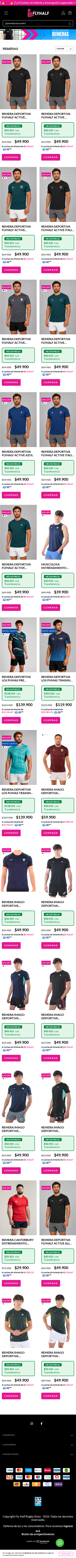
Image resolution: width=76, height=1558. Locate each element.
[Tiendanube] (38, 1542)
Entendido (66, 1554)
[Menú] (6, 13)
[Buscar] (70, 23)
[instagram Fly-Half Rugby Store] (31, 1423)
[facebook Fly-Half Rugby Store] (41, 1423)
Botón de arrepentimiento (38, 1534)
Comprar (11, 157)
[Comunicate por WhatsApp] (60, 1543)
